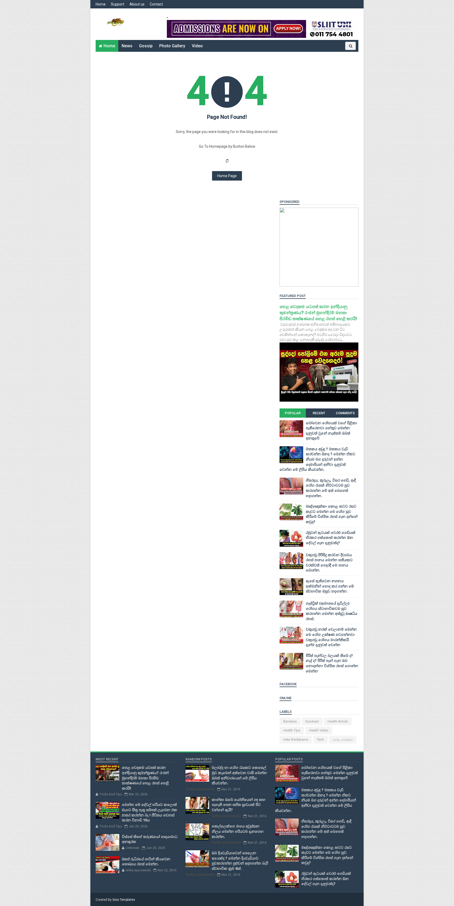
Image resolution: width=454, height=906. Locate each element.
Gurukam (312, 721)
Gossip (146, 45)
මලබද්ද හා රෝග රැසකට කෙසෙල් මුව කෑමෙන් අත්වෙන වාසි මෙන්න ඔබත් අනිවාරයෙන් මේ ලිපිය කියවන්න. (239, 775)
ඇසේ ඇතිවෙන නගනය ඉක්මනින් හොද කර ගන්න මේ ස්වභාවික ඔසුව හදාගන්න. (330, 585)
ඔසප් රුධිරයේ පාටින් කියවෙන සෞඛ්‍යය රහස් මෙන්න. (146, 861)
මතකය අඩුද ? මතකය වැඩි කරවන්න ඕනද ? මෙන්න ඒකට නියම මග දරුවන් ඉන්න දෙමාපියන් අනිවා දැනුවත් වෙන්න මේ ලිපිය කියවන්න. (317, 459)
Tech (320, 739)
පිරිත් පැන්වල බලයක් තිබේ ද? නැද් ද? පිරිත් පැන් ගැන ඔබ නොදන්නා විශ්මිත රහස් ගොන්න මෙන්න (332, 663)
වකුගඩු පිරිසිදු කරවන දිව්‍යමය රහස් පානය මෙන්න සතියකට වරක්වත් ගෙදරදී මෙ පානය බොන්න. (329, 562)
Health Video (318, 730)
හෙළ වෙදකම (343, 739)
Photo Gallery (172, 45)
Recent (319, 413)
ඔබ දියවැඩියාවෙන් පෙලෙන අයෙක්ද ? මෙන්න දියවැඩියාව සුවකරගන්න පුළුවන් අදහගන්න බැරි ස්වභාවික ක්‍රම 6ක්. (240, 860)
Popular (293, 413)
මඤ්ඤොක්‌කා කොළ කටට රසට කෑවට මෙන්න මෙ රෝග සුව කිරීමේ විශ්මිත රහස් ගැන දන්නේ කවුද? (332, 514)
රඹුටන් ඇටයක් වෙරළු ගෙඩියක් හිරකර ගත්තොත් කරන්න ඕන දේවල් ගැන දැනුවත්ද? (330, 537)
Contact (156, 4)
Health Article (338, 721)
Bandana (290, 721)
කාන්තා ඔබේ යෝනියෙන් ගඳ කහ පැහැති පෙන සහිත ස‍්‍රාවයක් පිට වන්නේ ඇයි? (238, 804)
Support (117, 4)
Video (197, 45)
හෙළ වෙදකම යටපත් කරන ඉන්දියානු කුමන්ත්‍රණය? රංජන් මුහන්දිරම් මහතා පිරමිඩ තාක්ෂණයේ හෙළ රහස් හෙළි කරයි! (318, 312)
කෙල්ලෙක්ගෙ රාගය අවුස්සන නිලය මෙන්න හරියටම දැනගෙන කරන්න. (238, 831)
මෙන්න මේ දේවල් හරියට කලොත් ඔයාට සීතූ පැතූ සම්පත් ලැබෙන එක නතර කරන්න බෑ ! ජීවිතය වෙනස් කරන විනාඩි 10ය (149, 812)
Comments (345, 413)
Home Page (227, 176)
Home (101, 4)
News (127, 45)
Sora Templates (123, 900)
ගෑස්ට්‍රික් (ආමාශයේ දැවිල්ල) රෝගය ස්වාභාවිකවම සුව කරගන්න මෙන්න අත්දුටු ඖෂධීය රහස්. (331, 611)
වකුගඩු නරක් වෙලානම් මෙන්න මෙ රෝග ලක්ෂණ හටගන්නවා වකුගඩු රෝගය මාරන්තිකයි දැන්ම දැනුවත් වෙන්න (331, 637)
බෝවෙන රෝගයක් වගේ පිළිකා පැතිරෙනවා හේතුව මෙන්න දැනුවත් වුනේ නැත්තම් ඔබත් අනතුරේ (331, 430)
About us (137, 4)
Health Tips (291, 730)
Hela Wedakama (295, 739)
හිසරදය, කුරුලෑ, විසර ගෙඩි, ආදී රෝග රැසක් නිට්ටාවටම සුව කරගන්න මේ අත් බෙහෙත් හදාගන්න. (331, 488)
